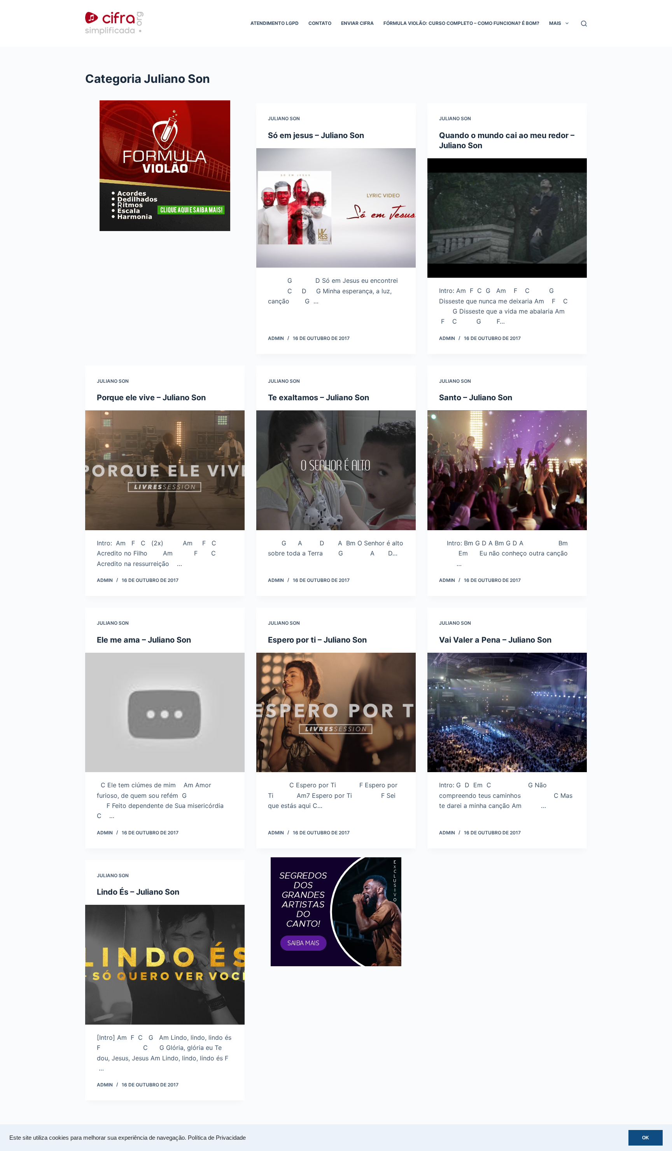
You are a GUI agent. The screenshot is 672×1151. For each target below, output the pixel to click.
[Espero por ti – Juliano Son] (336, 713)
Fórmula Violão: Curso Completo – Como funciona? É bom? (461, 23)
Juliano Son (284, 118)
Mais (555, 23)
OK (645, 1137)
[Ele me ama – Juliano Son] (165, 713)
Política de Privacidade (217, 1138)
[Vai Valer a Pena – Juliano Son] (507, 713)
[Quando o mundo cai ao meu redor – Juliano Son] (507, 218)
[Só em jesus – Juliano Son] (336, 208)
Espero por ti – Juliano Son (317, 640)
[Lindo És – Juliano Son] (165, 965)
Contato (319, 23)
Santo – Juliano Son (475, 397)
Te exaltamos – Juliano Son (318, 397)
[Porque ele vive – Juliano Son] (165, 470)
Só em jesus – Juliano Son (316, 135)
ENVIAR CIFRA (357, 23)
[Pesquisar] (584, 23)
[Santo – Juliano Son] (507, 470)
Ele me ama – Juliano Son (144, 640)
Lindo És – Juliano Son (138, 892)
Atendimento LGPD (274, 23)
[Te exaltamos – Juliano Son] (336, 470)
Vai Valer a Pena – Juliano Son (495, 640)
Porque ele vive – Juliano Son (151, 397)
